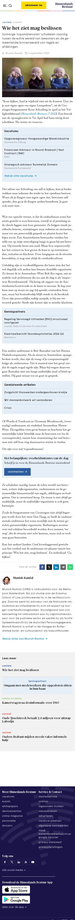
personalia (9, 821)
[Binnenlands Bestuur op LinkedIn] (19, 862)
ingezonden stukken (51, 806)
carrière (7, 22)
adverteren (46, 816)
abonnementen (11, 811)
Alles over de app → (14, 907)
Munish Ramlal (13, 53)
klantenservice (48, 797)
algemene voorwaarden (53, 826)
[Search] (69, 11)
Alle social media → (14, 870)
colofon (43, 801)
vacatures (8, 797)
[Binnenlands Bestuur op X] (12, 862)
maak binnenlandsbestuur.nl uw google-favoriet (55, 834)
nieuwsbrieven (48, 811)
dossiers (7, 826)
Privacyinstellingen (50, 847)
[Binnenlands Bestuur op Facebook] (5, 862)
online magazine (12, 816)
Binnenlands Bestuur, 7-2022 (39, 114)
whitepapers (10, 806)
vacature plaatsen (50, 821)
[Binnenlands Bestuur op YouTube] (33, 862)
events (6, 801)
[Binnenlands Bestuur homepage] (64, 7)
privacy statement (50, 842)
